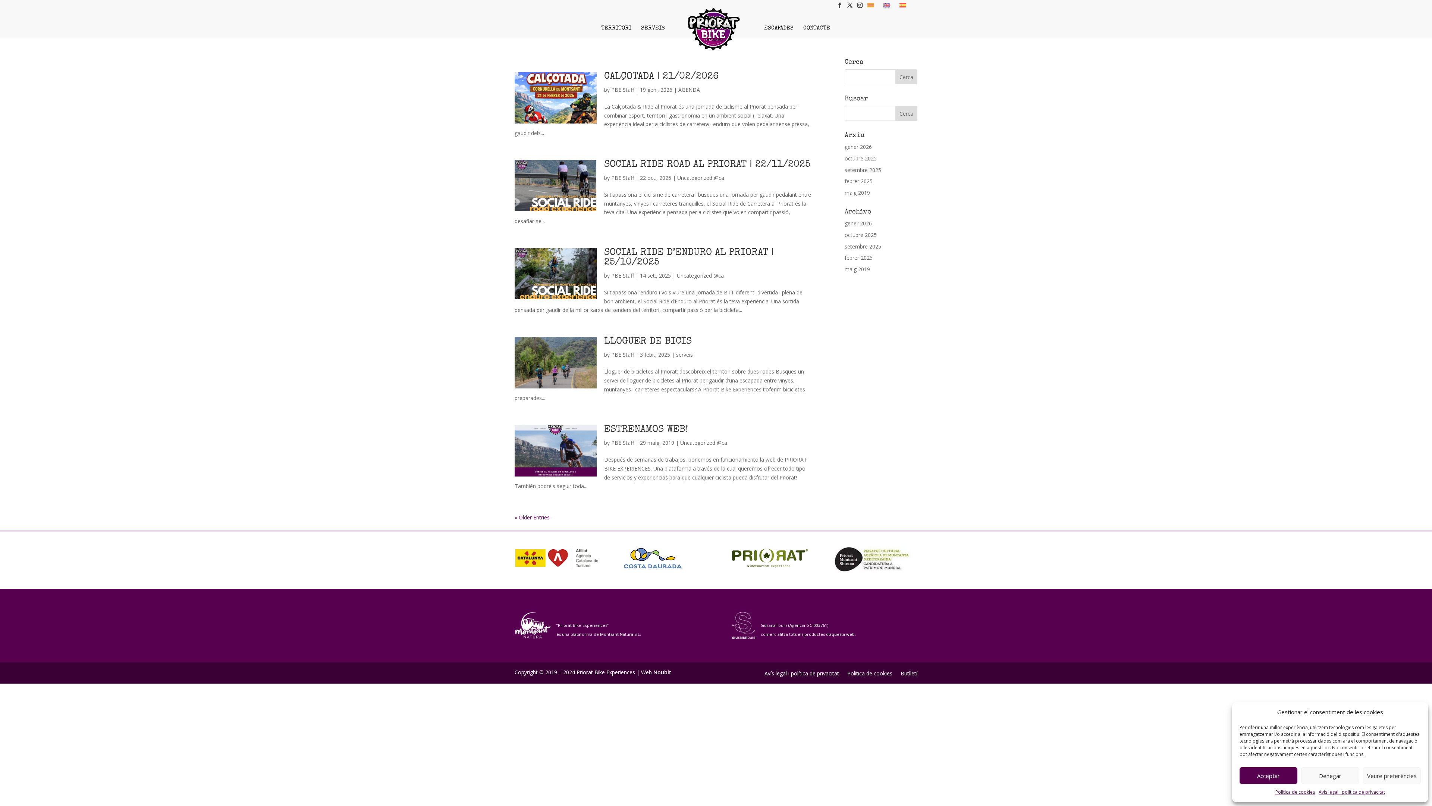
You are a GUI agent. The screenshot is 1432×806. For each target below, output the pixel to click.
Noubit (662, 672)
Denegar (1330, 776)
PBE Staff (622, 89)
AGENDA (689, 89)
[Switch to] (870, 5)
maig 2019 (857, 192)
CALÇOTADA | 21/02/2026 (661, 77)
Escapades (779, 28)
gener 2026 (858, 146)
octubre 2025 (861, 158)
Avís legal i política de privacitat (1352, 792)
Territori (616, 28)
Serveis (653, 28)
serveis (684, 354)
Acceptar (1268, 776)
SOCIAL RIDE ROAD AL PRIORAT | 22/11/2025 (707, 165)
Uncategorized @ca (700, 177)
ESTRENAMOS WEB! (646, 430)
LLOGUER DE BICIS (648, 342)
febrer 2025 (859, 181)
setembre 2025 (863, 170)
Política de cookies (1295, 792)
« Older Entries (532, 517)
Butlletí (909, 674)
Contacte (816, 28)
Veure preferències (1392, 776)
